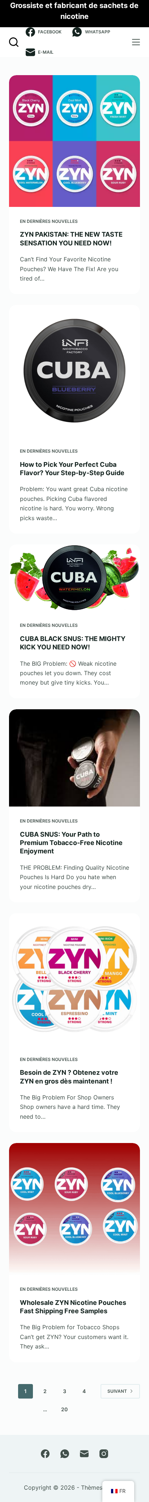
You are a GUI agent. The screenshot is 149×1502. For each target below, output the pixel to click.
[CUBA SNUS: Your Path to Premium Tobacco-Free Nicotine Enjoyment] (74, 758)
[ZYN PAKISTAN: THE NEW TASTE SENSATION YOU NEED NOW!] (74, 141)
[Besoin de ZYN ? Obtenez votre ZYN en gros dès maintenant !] (74, 979)
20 (64, 1409)
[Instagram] (103, 1453)
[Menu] (136, 42)
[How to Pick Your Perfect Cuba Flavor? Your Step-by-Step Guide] (74, 371)
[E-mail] (84, 1453)
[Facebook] (45, 1453)
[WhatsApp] (64, 1453)
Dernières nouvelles (52, 221)
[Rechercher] (13, 42)
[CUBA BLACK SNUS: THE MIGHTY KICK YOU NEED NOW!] (74, 577)
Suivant (117, 1391)
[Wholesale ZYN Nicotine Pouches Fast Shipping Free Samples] (74, 1209)
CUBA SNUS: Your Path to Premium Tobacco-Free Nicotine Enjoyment (71, 842)
